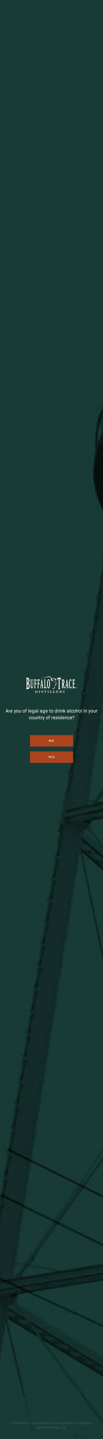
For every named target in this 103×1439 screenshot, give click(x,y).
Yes (51, 757)
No (51, 741)
